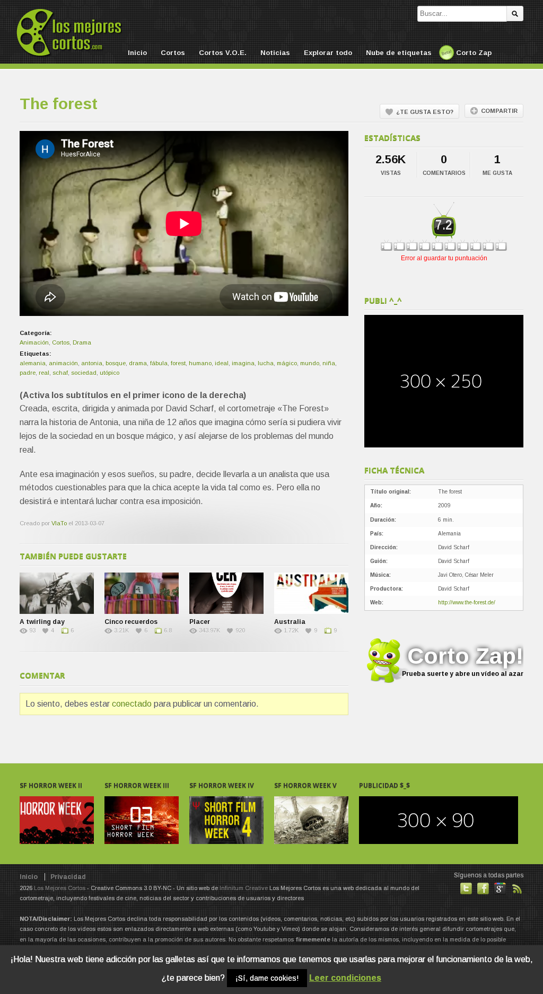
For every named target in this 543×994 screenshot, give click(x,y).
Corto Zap (474, 53)
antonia (91, 363)
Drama (82, 342)
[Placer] (226, 593)
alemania (33, 363)
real (44, 373)
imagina (243, 363)
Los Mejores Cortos (59, 888)
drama (138, 363)
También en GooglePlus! (500, 888)
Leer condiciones (345, 977)
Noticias (275, 53)
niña (328, 363)
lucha (266, 363)
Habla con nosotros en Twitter (466, 888)
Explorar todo (328, 53)
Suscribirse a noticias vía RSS (517, 888)
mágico (287, 363)
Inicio (137, 53)
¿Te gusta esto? (424, 112)
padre (28, 373)
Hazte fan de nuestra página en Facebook (483, 888)
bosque (116, 363)
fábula (159, 363)
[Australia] (311, 593)
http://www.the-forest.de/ (466, 602)
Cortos (173, 53)
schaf (60, 373)
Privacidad (68, 877)
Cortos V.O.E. (223, 53)
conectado (132, 703)
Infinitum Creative (244, 888)
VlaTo (59, 523)
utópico (109, 373)
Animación (34, 342)
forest (178, 363)
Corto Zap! (462, 660)
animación (63, 363)
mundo (309, 363)
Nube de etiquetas (399, 53)
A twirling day (42, 622)
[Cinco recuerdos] (141, 593)
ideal (222, 363)
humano (200, 363)
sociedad (84, 373)
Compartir (499, 111)
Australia (289, 622)
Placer (199, 622)
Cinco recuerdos (130, 622)
